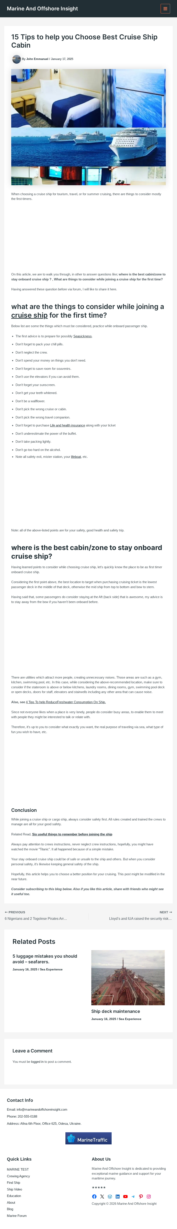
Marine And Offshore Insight (42, 8)
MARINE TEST (18, 1169)
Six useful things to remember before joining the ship (72, 834)
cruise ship (29, 315)
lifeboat (76, 456)
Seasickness (82, 336)
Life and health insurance (67, 425)
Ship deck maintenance (115, 1011)
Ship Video (14, 1189)
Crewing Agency (18, 1176)
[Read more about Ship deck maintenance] (128, 977)
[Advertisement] (88, 237)
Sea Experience (51, 969)
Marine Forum (17, 1216)
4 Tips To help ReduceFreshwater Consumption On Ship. (66, 702)
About (11, 1202)
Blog (10, 1209)
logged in (37, 1061)
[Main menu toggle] (165, 9)
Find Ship (13, 1182)
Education (14, 1196)
